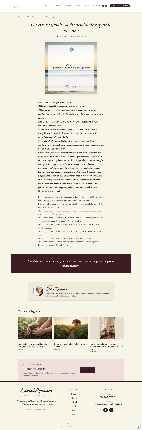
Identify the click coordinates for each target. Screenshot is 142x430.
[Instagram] (111, 410)
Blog (24, 17)
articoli (68, 6)
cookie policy (70, 426)
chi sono (48, 6)
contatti (96, 6)
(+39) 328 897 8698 (108, 397)
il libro (58, 6)
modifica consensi (80, 426)
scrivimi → (87, 370)
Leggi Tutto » (21, 349)
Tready (94, 423)
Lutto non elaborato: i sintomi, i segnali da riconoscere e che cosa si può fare (106, 347)
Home (39, 6)
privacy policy (61, 426)
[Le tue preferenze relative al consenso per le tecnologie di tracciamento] (138, 426)
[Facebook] (105, 410)
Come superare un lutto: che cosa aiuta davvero (70, 345)
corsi (74, 406)
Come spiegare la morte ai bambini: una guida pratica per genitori (33, 345)
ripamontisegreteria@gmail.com (108, 404)
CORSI (78, 6)
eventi (73, 410)
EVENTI (86, 6)
